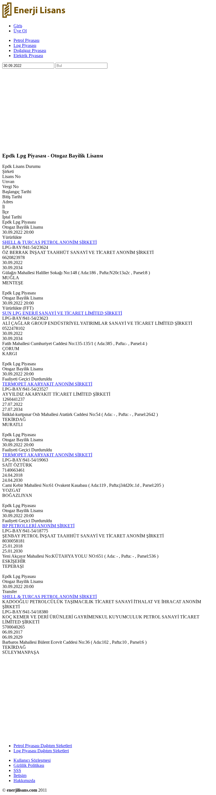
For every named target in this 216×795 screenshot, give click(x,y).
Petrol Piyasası (26, 40)
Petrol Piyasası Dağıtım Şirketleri (43, 745)
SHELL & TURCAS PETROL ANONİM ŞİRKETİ (49, 242)
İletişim (20, 775)
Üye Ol (20, 30)
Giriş (18, 25)
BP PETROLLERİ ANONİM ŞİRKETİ (38, 525)
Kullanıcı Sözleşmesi (32, 760)
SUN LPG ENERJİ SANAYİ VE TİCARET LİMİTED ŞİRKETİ (62, 313)
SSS (17, 770)
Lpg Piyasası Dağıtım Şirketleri (41, 750)
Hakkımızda (24, 780)
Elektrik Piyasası (28, 55)
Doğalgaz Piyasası (30, 50)
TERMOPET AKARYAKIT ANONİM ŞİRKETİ (47, 384)
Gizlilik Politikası (29, 765)
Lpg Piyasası (25, 45)
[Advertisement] (108, 108)
